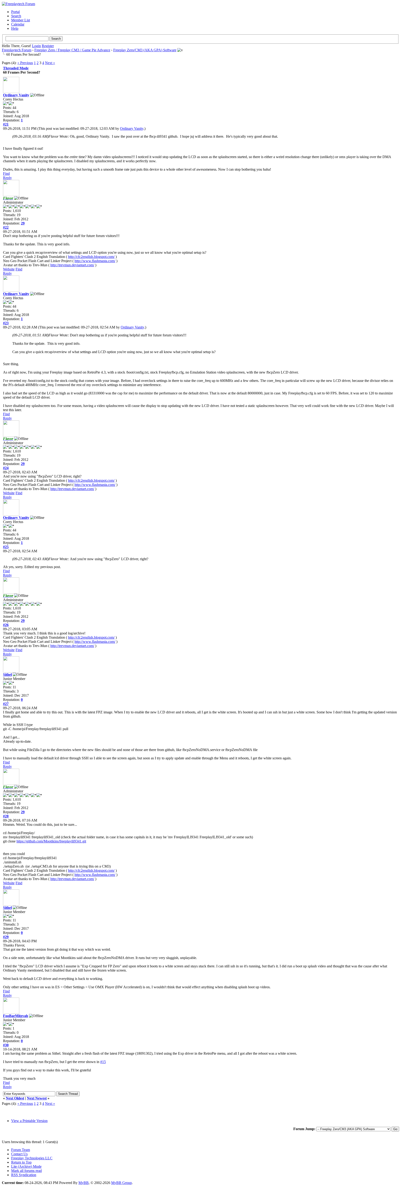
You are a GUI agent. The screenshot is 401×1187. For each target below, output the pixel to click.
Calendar (17, 24)
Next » (50, 63)
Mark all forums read (26, 1171)
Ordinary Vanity (16, 95)
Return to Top (21, 1162)
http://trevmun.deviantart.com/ (72, 265)
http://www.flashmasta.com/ (94, 261)
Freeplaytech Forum (16, 50)
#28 (6, 816)
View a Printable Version (29, 1121)
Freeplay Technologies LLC (31, 1158)
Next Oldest (15, 1098)
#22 (6, 227)
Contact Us (19, 1154)
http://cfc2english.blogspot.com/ (91, 257)
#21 (6, 124)
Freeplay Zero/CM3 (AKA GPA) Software (144, 50)
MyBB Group (121, 1183)
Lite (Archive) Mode (26, 1166)
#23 (6, 323)
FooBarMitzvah (15, 1016)
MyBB (83, 1183)
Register (48, 46)
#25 (6, 547)
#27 (6, 704)
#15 (103, 1062)
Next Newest (37, 1098)
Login (36, 46)
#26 (6, 625)
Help (14, 28)
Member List (20, 20)
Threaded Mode (16, 68)
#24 (6, 468)
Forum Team (20, 1150)
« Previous (25, 63)
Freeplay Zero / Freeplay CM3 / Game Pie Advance (72, 50)
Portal (15, 12)
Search (16, 16)
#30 (6, 1045)
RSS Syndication (23, 1175)
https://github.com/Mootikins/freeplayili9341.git (51, 841)
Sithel (7, 674)
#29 (6, 937)
